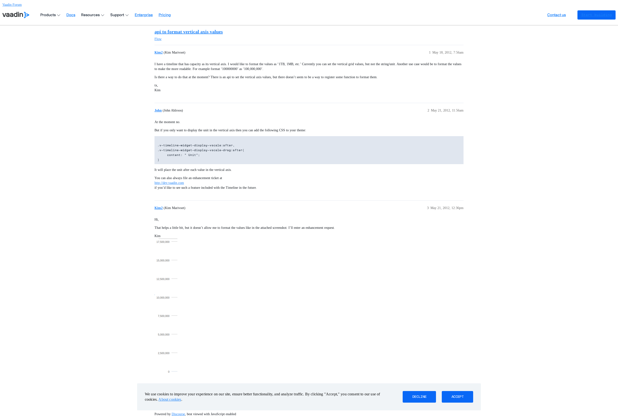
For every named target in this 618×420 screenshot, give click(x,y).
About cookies (169, 399)
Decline (419, 397)
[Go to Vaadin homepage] (16, 15)
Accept (457, 397)
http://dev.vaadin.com (169, 183)
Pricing (165, 15)
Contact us (556, 15)
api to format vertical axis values (188, 31)
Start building (596, 15)
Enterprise (144, 15)
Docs (70, 15)
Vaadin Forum (12, 5)
